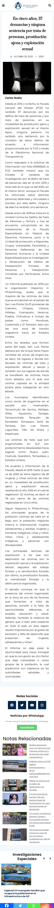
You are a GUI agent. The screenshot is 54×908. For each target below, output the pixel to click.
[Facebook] (12, 705)
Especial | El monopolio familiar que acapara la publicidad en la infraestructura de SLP (24, 893)
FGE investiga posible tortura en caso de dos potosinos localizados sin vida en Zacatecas (39, 836)
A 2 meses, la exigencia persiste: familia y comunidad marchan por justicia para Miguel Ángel (40, 819)
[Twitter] (22, 705)
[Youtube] (32, 705)
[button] (3, 5)
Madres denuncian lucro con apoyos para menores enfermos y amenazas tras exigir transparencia (39, 751)
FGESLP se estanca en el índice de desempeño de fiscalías (39, 785)
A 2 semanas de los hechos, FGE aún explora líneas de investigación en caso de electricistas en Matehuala (39, 802)
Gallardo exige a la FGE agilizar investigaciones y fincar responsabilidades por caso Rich (39, 769)
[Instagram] (42, 705)
